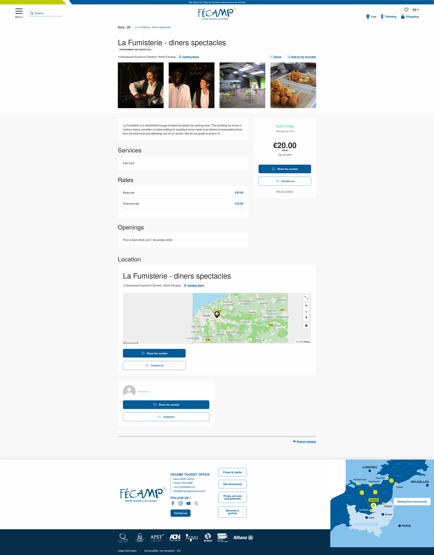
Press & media (232, 472)
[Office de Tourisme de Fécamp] (216, 13)
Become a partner (232, 511)
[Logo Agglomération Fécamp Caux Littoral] (223, 537)
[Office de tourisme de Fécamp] (142, 494)
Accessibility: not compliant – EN (162, 550)
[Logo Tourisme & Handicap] (139, 537)
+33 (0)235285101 (184, 487)
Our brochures (232, 484)
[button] (45, 13)
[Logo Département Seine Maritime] (208, 537)
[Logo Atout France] (192, 537)
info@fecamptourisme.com (189, 491)
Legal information (127, 550)
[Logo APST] (157, 537)
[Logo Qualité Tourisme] (123, 537)
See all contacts (284, 191)
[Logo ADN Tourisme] (175, 537)
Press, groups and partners (232, 497)
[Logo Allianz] (243, 537)
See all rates (285, 154)
